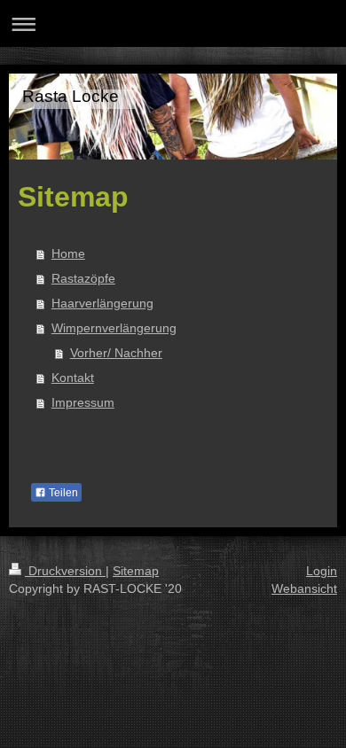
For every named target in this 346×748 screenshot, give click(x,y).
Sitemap (136, 571)
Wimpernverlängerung (114, 328)
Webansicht (304, 588)
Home (68, 253)
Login (321, 571)
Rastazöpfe (83, 278)
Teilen (62, 493)
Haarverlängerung (102, 303)
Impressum (82, 402)
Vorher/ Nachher (116, 353)
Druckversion (65, 571)
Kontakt (72, 377)
